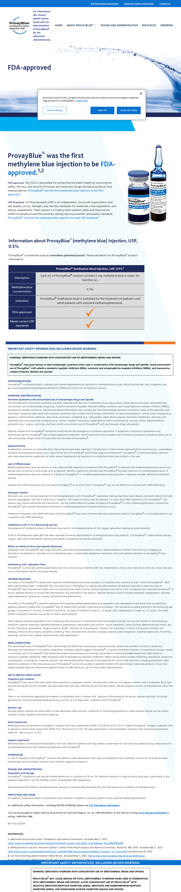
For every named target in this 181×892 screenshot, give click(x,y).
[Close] (141, 93)
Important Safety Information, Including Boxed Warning (90, 876)
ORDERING (166, 25)
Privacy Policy (82, 100)
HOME (58, 25)
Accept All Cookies (128, 110)
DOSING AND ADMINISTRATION (119, 25)
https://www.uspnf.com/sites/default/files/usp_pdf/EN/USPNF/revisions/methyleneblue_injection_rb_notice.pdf (67, 852)
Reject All (102, 110)
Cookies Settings (54, 110)
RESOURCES (149, 25)
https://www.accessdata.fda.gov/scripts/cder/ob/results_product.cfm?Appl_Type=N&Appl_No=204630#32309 (65, 843)
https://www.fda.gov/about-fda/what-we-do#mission (116, 856)
